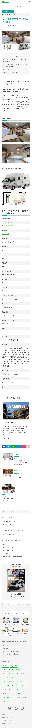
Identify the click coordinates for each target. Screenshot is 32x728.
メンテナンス (22, 685)
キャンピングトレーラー (9, 547)
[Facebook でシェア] (4, 446)
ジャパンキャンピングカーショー (12, 681)
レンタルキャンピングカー (10, 689)
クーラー (25, 670)
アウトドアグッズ (8, 670)
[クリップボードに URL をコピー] (28, 446)
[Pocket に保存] (23, 446)
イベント (5, 648)
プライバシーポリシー (8, 717)
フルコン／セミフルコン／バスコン (12, 556)
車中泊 (19, 697)
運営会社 (4, 714)
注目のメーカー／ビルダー (10, 521)
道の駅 (25, 697)
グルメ (12, 678)
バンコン (5, 553)
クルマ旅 (5, 678)
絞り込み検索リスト (8, 534)
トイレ (26, 681)
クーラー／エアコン (8, 674)
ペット (13, 685)
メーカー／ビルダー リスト (10, 524)
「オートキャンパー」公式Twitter (9, 708)
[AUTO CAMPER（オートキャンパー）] (6, 2)
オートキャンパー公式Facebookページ (16, 708)
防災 (4, 701)
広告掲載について (6, 720)
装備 (19, 693)
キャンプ (18, 670)
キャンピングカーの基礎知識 (11, 651)
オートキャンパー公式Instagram (22, 708)
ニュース (5, 646)
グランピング (20, 674)
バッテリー (6, 685)
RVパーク (5, 666)
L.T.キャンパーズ (11, 14)
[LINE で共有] (13, 446)
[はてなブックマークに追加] (18, 446)
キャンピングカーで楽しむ (10, 654)
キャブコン (10, 11)
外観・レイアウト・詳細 (11, 72)
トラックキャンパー (8, 550)
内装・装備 (7, 69)
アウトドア (14, 666)
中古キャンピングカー (9, 693)
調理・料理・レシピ (8, 697)
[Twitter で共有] (8, 446)
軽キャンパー (6, 559)
